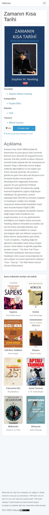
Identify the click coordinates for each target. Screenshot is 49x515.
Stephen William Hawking (20, 94)
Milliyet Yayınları (16, 123)
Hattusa (6, 3)
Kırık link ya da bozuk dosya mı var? (18, 134)
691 (9, 128)
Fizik (11, 113)
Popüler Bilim (15, 103)
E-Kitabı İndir (24, 128)
